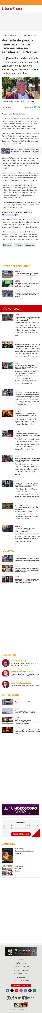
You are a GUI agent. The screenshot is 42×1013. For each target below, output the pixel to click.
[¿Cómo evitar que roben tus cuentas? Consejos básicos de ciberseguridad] (7, 374)
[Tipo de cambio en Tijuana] (7, 702)
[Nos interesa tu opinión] (21, 951)
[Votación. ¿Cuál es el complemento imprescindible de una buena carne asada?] (7, 730)
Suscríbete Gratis (21, 834)
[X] (12, 990)
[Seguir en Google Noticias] (38, 107)
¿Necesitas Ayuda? (21, 986)
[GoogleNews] (25, 990)
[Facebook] (7, 990)
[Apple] (30, 990)
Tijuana (18, 245)
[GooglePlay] (34, 990)
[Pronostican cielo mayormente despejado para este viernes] (7, 711)
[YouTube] (16, 990)
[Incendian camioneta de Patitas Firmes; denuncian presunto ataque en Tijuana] (7, 441)
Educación (30, 245)
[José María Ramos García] (6, 684)
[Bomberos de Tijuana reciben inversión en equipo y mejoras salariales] (7, 419)
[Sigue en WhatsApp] (35, 107)
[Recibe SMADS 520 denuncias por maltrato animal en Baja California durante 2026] (7, 513)
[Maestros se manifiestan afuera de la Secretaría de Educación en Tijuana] (7, 293)
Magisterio (7, 245)
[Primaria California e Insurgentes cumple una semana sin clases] (7, 274)
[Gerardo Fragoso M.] (6, 663)
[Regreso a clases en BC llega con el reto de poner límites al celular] (7, 350)
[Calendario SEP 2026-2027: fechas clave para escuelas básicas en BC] (7, 398)
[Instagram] (21, 990)
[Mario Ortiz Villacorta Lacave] (6, 674)
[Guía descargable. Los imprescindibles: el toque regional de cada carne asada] (7, 720)
